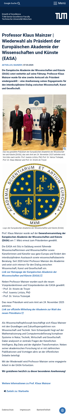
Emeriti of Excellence (11, 14)
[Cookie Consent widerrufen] (62, 410)
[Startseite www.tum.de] (61, 15)
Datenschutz (7, 410)
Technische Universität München (17, 19)
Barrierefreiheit (43, 410)
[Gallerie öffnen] (34, 122)
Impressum (25, 410)
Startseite (17, 391)
